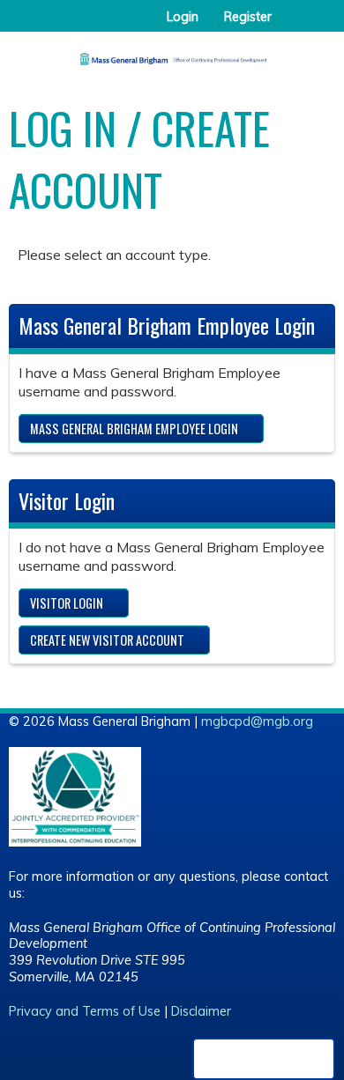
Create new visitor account (107, 640)
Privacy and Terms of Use (85, 1011)
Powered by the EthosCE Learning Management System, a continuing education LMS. (263, 1059)
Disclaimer (201, 1011)
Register (248, 17)
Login (182, 17)
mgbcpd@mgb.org (257, 721)
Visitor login (66, 603)
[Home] (172, 53)
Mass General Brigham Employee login (134, 428)
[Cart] (292, 25)
